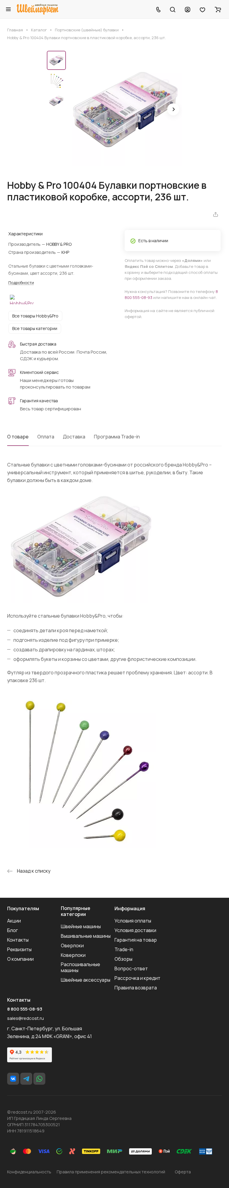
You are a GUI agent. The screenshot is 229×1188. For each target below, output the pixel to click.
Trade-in (123, 949)
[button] (173, 109)
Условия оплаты (132, 920)
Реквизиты (19, 949)
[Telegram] (26, 1079)
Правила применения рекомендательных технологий (111, 1172)
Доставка (74, 436)
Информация (129, 908)
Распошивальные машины (80, 967)
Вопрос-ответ (131, 968)
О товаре (18, 436)
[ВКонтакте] (13, 1079)
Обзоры (123, 959)
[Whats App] (39, 1079)
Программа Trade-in (117, 436)
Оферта (183, 1172)
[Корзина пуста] (218, 9)
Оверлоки (72, 945)
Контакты (18, 940)
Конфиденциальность (29, 1172)
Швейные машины (81, 926)
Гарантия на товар (135, 940)
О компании (20, 959)
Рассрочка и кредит (137, 978)
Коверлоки (73, 955)
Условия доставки (135, 930)
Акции (14, 920)
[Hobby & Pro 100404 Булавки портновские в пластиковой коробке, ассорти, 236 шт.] (125, 110)
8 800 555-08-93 (24, 1009)
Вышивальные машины (86, 936)
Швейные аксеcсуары (85, 980)
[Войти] (187, 9)
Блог (12, 930)
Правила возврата (135, 987)
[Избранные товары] (202, 9)
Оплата (45, 436)
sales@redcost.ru (25, 1018)
